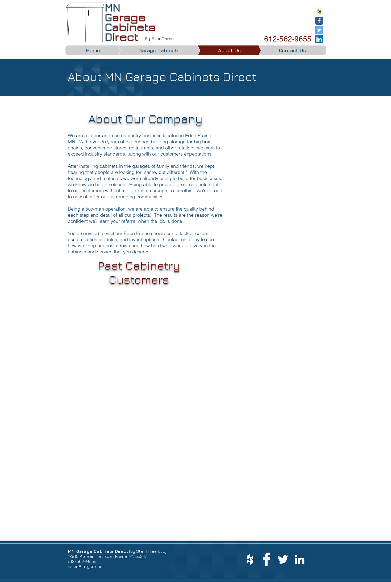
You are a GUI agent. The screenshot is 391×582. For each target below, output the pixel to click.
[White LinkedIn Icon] (299, 559)
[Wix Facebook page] (319, 21)
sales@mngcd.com (85, 566)
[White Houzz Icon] (250, 559)
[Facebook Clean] (266, 559)
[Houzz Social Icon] (319, 11)
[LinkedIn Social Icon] (319, 39)
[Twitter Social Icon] (319, 30)
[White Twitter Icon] (283, 559)
